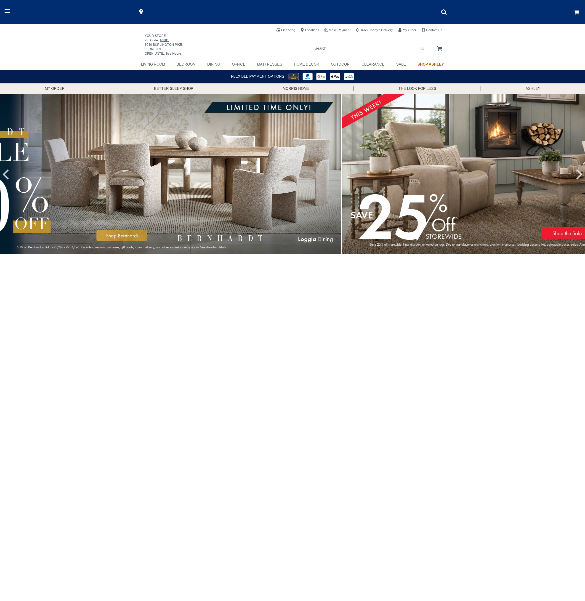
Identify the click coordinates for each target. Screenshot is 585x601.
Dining (213, 64)
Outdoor (340, 64)
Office (238, 64)
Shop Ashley (430, 64)
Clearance (373, 64)
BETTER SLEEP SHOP (173, 88)
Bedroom (186, 64)
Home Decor (306, 64)
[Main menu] (8, 11)
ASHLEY (533, 88)
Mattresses (269, 64)
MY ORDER (55, 88)
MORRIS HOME (296, 88)
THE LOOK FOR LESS (417, 88)
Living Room (153, 64)
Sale (401, 64)
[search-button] (422, 48)
